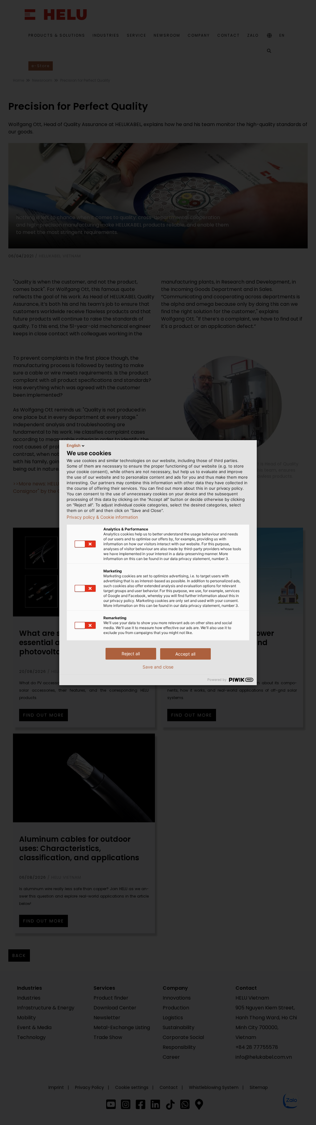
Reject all (131, 653)
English (74, 445)
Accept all (185, 654)
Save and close (158, 667)
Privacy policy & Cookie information (102, 517)
